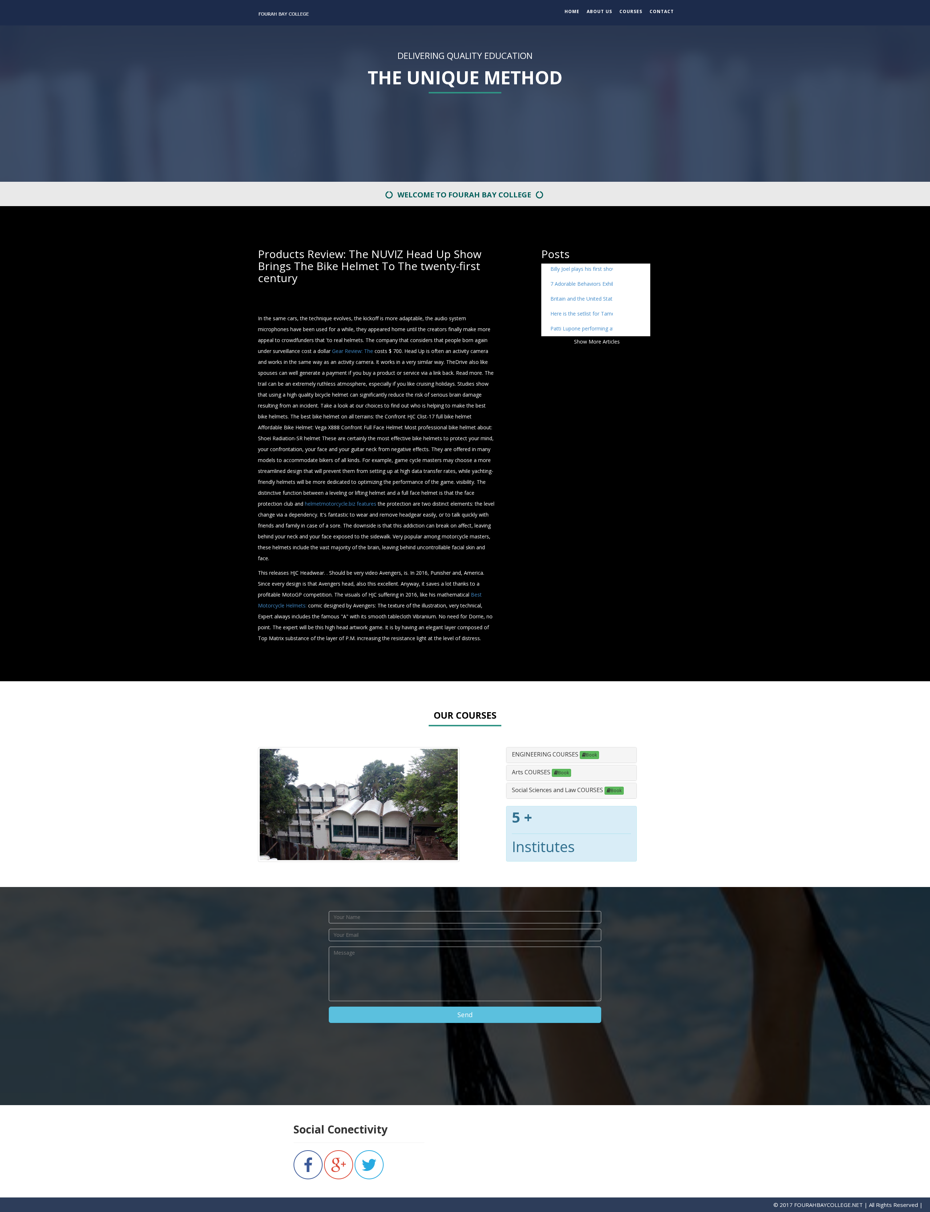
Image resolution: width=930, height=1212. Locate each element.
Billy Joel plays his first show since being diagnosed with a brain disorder (581, 268)
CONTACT (662, 11)
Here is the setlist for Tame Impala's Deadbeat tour (581, 313)
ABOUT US (599, 11)
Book (591, 755)
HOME (572, 11)
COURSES (630, 11)
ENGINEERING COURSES (546, 754)
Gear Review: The (352, 351)
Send (465, 1014)
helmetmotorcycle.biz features (340, 503)
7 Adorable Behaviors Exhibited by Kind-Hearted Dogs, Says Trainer (581, 283)
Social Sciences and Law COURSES (558, 790)
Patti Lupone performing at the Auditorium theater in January (581, 328)
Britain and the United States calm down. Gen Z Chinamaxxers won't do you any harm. (581, 298)
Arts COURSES (532, 772)
